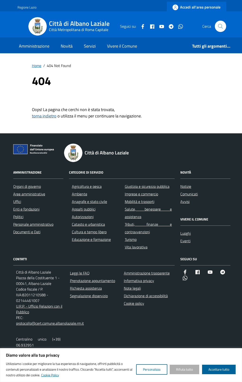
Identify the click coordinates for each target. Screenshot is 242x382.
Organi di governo (27, 186)
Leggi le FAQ (80, 273)
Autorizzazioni (83, 217)
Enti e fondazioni (26, 209)
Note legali (132, 288)
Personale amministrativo (33, 224)
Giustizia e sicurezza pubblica (147, 186)
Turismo (131, 239)
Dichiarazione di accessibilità (146, 296)
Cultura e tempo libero (89, 232)
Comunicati (189, 194)
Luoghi (185, 233)
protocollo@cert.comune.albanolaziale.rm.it (50, 323)
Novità (67, 46)
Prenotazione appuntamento (92, 280)
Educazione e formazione (91, 239)
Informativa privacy (139, 280)
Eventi (185, 241)
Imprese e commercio (141, 194)
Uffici (17, 201)
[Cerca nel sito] (220, 26)
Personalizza (151, 369)
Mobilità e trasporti (139, 201)
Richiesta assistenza (86, 288)
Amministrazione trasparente (147, 273)
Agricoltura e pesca (87, 186)
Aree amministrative (29, 194)
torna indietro (44, 116)
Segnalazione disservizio (89, 296)
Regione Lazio (26, 7)
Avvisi (185, 201)
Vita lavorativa (136, 247)
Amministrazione (34, 46)
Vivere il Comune (122, 46)
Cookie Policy (50, 375)
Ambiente (79, 194)
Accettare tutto (218, 369)
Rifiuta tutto (184, 369)
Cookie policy (134, 303)
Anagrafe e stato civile (89, 201)
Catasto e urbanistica (88, 224)
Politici (18, 217)
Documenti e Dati (26, 232)
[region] (121, 365)
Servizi (90, 46)
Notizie (185, 186)
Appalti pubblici (83, 209)
